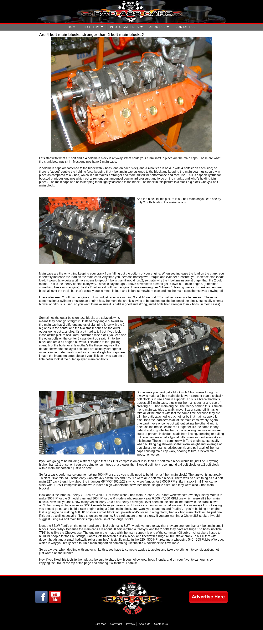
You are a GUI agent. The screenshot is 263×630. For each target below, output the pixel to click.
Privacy (130, 623)
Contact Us (161, 623)
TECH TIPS (91, 27)
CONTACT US (185, 27)
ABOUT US (157, 27)
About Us (144, 623)
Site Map (100, 623)
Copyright (116, 623)
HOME (72, 27)
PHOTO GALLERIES (124, 27)
